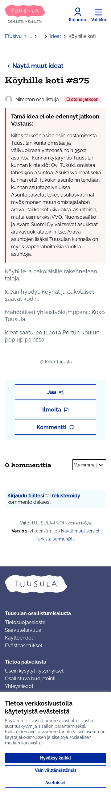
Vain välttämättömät (55, 770)
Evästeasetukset (23, 645)
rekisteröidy (66, 496)
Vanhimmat (85, 464)
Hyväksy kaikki (55, 758)
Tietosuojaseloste (25, 622)
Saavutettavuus (23, 630)
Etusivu (13, 36)
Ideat (55, 36)
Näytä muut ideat (38, 65)
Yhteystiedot (19, 686)
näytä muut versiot (80, 530)
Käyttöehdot (19, 638)
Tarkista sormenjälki (56, 538)
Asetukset (55, 782)
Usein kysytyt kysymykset (34, 671)
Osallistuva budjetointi (30, 678)
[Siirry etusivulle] (55, 584)
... (30, 36)
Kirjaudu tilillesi (25, 496)
